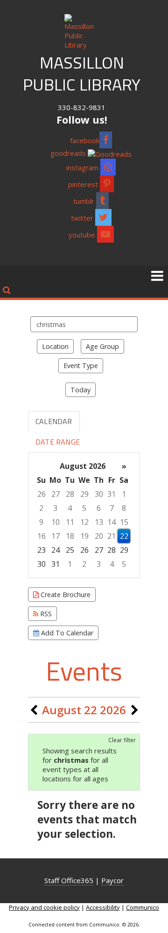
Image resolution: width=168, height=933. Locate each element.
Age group (102, 346)
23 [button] (41, 550)
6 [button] (99, 508)
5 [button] (84, 508)
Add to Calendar (66, 632)
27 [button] (55, 494)
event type (80, 365)
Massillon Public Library (81, 73)
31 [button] (111, 494)
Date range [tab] (57, 441)
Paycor (112, 880)
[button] (157, 275)
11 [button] (70, 522)
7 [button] (112, 508)
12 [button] (84, 522)
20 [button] (99, 536)
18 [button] (70, 536)
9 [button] (41, 522)
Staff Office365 (68, 880)
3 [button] (55, 508)
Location (55, 346)
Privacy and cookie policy (44, 907)
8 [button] (124, 508)
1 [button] (124, 494)
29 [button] (84, 494)
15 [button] (124, 522)
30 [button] (99, 494)
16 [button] (41, 536)
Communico (142, 907)
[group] (84, 515)
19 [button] (84, 536)
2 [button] (41, 508)
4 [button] (70, 508)
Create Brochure (65, 594)
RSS (45, 613)
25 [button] (70, 550)
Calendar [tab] (53, 421)
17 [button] (55, 536)
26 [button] (41, 494)
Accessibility (103, 907)
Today (80, 389)
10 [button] (55, 522)
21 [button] (111, 536)
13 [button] (99, 522)
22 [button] (124, 536)
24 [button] (55, 550)
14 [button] (111, 522)
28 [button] (70, 494)
